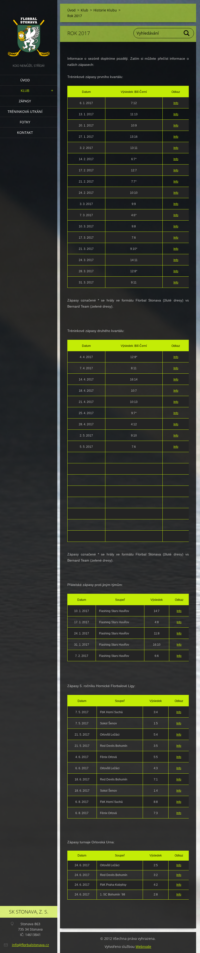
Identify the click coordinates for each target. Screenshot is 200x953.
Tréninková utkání (25, 111)
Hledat (187, 33)
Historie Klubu (105, 10)
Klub (25, 90)
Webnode (143, 946)
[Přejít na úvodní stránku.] (28, 31)
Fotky (25, 122)
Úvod (25, 80)
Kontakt (25, 132)
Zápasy (25, 101)
